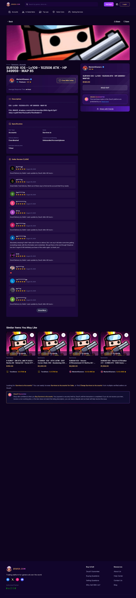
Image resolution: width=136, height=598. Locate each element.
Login (125, 4)
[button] (117, 4)
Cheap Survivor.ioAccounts (91, 385)
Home (8, 64)
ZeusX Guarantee (92, 571)
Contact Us (118, 580)
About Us (117, 571)
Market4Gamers (22, 79)
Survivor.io (9, 358)
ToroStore (13, 372)
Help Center (118, 576)
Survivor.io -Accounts (18, 64)
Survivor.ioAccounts (24, 385)
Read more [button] (105, 101)
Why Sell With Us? (93, 585)
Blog (115, 585)
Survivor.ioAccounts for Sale (62, 385)
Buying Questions (92, 576)
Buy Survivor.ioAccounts (44, 396)
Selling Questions (92, 580)
